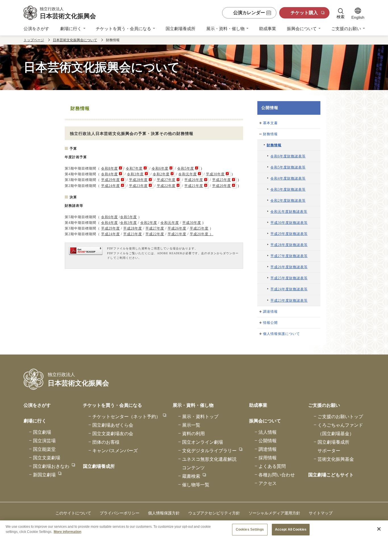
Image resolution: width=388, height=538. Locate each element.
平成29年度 (110, 180)
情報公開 (270, 323)
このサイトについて (73, 513)
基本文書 (270, 123)
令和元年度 (187, 174)
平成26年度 (193, 180)
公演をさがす (36, 28)
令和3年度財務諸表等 (288, 189)
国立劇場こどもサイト (331, 474)
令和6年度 (160, 168)
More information (67, 531)
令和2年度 (161, 174)
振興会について (302, 28)
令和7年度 (134, 168)
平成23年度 (138, 186)
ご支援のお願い (346, 28)
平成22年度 (166, 186)
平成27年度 (166, 180)
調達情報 (270, 312)
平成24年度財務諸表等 (289, 289)
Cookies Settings (250, 529)
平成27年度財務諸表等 (289, 256)
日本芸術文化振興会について (75, 40)
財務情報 (270, 134)
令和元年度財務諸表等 (288, 212)
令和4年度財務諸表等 (288, 178)
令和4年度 (109, 174)
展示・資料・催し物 (225, 28)
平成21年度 (193, 186)
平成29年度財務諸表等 (289, 234)
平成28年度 (138, 180)
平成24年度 (110, 186)
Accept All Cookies (290, 529)
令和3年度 (135, 174)
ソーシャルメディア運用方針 (274, 513)
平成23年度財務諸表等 (289, 301)
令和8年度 (109, 168)
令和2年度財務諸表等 (288, 201)
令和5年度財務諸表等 (288, 167)
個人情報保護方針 (164, 513)
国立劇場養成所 (180, 28)
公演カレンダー (249, 12)
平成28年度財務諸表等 (289, 245)
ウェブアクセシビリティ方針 (214, 513)
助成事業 (267, 28)
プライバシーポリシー (119, 513)
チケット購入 (304, 12)
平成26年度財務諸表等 (289, 267)
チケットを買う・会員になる (123, 28)
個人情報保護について (281, 334)
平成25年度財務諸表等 (289, 278)
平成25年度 (221, 180)
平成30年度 (215, 174)
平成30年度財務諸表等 (289, 223)
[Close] (379, 529)
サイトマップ (321, 513)
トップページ (34, 40)
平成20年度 (221, 186)
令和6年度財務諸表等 (288, 156)
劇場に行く (71, 28)
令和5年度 (185, 168)
